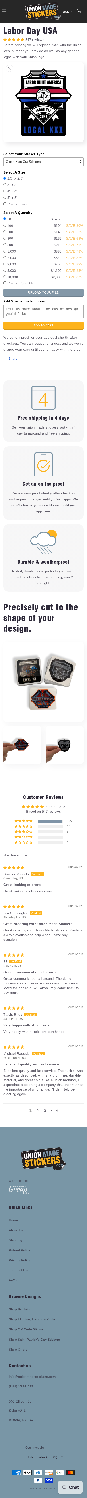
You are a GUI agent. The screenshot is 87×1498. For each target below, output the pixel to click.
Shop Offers (18, 1349)
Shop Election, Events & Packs (32, 1319)
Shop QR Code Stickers (27, 1329)
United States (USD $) (42, 1457)
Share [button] (13, 358)
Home (13, 1220)
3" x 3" (12, 185)
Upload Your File (43, 292)
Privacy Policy (19, 1260)
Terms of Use (19, 1270)
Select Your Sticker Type (23, 154)
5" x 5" (12, 198)
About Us (16, 1230)
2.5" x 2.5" (15, 178)
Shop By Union (20, 1309)
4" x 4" (12, 191)
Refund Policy (19, 1250)
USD (66, 12)
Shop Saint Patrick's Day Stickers (34, 1339)
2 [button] (38, 1111)
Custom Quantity (20, 283)
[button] (24, 821)
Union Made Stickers (47, 1488)
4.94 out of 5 (55, 807)
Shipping (15, 1240)
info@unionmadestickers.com (32, 1377)
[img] (13, 868)
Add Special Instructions (24, 301)
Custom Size (17, 204)
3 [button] (45, 1111)
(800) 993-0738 (21, 1386)
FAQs (13, 1280)
